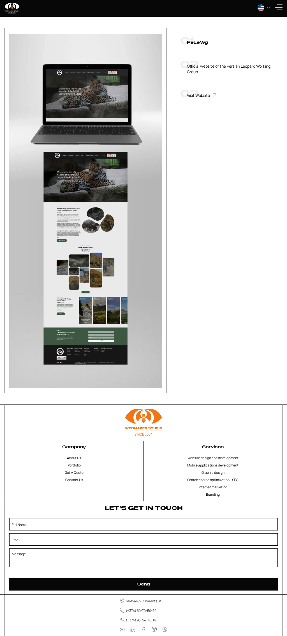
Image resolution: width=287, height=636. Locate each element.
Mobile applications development (213, 465)
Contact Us (74, 479)
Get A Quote (74, 472)
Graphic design (213, 472)
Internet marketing (212, 487)
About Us (74, 458)
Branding (213, 494)
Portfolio (74, 465)
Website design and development (213, 458)
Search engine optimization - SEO (213, 479)
